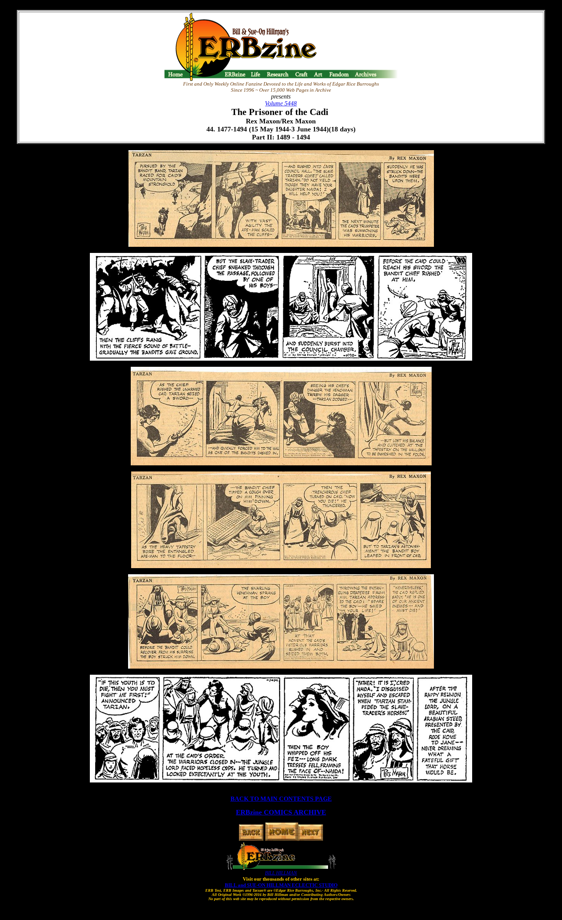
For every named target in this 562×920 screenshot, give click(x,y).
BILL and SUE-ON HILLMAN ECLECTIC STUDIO (281, 885)
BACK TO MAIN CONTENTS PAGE (281, 798)
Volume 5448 (281, 103)
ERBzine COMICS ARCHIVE (281, 812)
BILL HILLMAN (281, 873)
